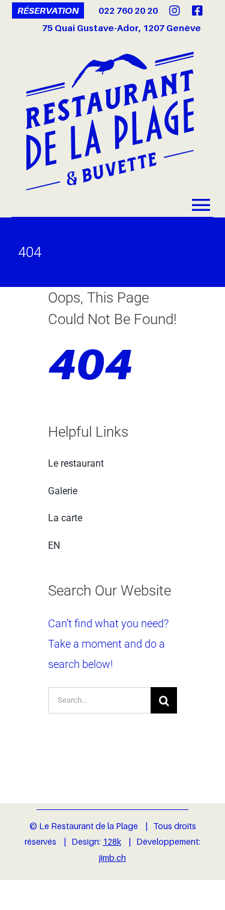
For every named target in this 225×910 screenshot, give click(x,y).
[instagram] (174, 11)
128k (112, 841)
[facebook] (197, 11)
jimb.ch (112, 857)
